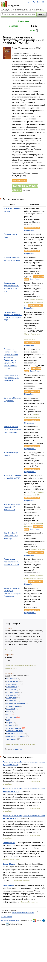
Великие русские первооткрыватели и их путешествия (12, 429)
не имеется (11, 700)
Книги (34, 26)
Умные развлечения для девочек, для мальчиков (12, 377)
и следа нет (11, 695)
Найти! (41, 14)
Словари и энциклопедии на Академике (22, 9)
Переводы (13, 26)
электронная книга (32, 228)
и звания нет (11, 687)
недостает (10, 709)
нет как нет (11, 717)
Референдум (8, 885)
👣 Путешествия (6, 917)
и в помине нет (12, 684)
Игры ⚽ (34, 30)
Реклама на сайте (28, 912)
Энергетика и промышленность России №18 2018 (11, 562)
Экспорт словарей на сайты (10, 920)
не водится (11, 698)
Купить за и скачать (25, 187)
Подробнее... (30, 230)
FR (43, 2)
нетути (9, 722)
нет (7, 714)
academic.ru (10, 4)
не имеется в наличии (15, 703)
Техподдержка (17, 912)
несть (8, 711)
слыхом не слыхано (14, 731)
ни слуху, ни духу (13, 728)
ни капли (10, 725)
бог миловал (11, 678)
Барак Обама (9, 864)
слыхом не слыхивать (15, 736)
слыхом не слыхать (14, 733)
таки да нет (11, 739)
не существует (12, 706)
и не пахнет (11, 689)
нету (8, 720)
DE (34, 2)
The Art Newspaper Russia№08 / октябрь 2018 (12, 507)
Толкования (23, 21)
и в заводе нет (12, 681)
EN (29, 2)
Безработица (9, 843)
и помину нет (12, 692)
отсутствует (18, 749)
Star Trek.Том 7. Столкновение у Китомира (10, 536)
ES (38, 2)
